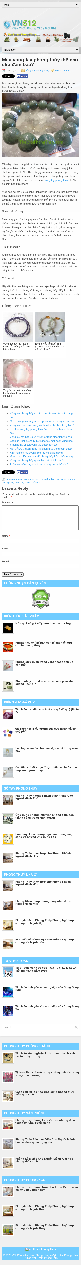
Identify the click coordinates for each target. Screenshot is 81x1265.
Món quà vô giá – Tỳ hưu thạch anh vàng (43, 623)
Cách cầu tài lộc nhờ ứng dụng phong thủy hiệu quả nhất (44, 1093)
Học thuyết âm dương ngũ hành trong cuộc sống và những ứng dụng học (44, 835)
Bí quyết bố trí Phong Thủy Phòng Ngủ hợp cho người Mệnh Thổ (44, 1208)
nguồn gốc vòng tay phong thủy (22, 479)
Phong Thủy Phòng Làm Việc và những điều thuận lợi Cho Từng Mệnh (45, 1121)
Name (6, 536)
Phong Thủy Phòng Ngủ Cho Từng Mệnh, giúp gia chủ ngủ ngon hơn (46, 1188)
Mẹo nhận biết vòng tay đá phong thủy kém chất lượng (41, 456)
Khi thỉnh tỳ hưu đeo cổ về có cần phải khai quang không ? (44, 682)
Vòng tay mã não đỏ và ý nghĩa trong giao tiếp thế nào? (41, 436)
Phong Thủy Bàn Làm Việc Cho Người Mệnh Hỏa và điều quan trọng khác (45, 1141)
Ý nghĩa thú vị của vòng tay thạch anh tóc (34, 444)
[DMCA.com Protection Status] (40, 608)
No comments (62, 70)
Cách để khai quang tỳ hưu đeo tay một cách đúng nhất (41, 440)
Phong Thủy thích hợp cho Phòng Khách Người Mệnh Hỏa (43, 855)
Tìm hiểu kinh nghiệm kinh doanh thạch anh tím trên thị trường (45, 1055)
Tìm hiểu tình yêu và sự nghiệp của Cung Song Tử (47, 1008)
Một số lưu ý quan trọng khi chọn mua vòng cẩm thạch (41, 448)
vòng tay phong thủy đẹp (28, 482)
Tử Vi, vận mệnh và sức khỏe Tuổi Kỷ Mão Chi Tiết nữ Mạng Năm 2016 (46, 969)
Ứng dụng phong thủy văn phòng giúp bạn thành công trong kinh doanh (44, 816)
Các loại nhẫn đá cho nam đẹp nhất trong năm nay (46, 749)
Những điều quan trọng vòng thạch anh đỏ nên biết (44, 663)
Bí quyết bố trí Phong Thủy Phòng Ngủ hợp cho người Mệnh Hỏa (44, 941)
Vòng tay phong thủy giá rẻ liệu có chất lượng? (37, 460)
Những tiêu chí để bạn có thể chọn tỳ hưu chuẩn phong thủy (43, 644)
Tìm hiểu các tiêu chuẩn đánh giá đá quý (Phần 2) (47, 711)
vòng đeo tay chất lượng (53, 479)
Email (6, 548)
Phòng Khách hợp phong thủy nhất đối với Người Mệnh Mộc (44, 902)
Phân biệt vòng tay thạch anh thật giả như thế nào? (39, 464)
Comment (7, 502)
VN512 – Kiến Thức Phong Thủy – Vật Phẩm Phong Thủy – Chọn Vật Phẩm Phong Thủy (45, 1256)
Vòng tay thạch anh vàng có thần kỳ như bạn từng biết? (42, 425)
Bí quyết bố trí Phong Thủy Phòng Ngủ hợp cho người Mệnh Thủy (44, 1227)
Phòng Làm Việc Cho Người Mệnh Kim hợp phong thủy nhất (44, 1160)
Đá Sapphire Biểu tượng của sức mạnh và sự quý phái (45, 730)
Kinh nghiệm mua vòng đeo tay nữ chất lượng (36, 452)
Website (6, 561)
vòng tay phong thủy (56, 180)
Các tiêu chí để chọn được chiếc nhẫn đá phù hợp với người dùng (46, 769)
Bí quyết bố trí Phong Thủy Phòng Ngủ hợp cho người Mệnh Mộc (44, 922)
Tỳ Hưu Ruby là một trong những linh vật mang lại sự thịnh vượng (47, 1074)
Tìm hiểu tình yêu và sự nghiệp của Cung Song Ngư (47, 988)
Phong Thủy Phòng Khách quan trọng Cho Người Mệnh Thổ (44, 797)
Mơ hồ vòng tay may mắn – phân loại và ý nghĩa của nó (42, 421)
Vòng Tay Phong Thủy (37, 70)
